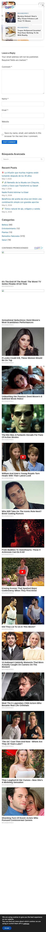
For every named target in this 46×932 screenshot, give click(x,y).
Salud (4, 240)
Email (5, 110)
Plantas (5, 232)
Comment (7, 67)
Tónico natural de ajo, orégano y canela (22, 209)
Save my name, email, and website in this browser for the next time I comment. (22, 134)
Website (5, 121)
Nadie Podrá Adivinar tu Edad (15, 192)
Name (5, 99)
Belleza (5, 225)
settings (26, 924)
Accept (7, 928)
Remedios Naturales (11, 236)
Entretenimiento (9, 228)
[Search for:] (23, 159)
